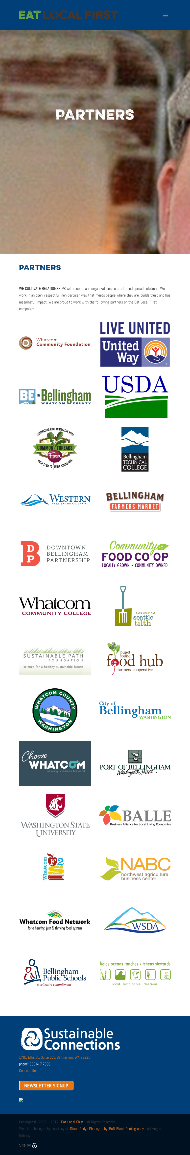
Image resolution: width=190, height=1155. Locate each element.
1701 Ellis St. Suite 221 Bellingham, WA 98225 (54, 1057)
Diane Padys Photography (88, 1128)
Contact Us (27, 1070)
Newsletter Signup (46, 1085)
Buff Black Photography (126, 1128)
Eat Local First (72, 1122)
